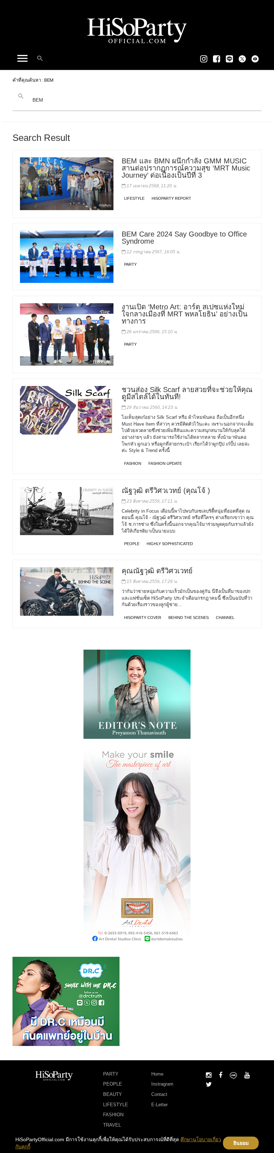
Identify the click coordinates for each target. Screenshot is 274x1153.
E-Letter (159, 1104)
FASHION (132, 463)
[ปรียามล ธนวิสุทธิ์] (137, 694)
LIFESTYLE (134, 198)
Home (157, 1074)
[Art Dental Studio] (137, 847)
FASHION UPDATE (165, 463)
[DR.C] (66, 1001)
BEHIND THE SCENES (188, 617)
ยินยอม (241, 1143)
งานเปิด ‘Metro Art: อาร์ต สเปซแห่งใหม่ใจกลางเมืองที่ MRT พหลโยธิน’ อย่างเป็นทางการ (185, 314)
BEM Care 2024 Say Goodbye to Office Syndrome (184, 237)
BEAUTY (112, 1094)
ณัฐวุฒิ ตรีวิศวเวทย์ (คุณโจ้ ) (166, 490)
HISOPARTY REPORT (171, 198)
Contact (159, 1094)
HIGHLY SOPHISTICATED (170, 544)
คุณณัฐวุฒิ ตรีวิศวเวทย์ (157, 571)
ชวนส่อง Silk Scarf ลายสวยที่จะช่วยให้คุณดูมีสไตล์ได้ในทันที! (187, 393)
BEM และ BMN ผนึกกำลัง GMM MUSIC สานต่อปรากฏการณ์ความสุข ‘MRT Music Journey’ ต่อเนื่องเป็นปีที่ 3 (186, 168)
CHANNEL (225, 617)
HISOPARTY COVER (142, 617)
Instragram (162, 1084)
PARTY (130, 264)
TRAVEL (112, 1125)
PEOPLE (131, 544)
